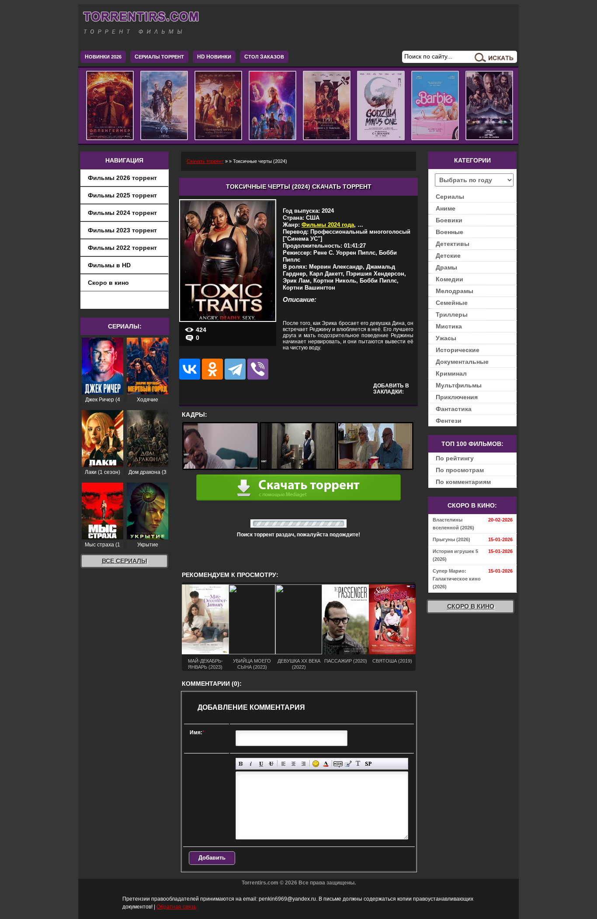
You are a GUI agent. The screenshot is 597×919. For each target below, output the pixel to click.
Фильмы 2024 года (328, 224)
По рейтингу (455, 458)
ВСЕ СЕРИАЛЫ (124, 560)
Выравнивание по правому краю (303, 763)
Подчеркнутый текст (261, 763)
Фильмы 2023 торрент (122, 230)
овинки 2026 (103, 57)
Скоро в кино (108, 282)
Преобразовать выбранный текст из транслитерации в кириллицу (358, 763)
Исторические (457, 349)
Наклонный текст (251, 763)
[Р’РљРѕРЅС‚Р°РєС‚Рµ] (189, 369)
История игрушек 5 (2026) (455, 555)
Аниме (445, 208)
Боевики (449, 220)
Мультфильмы (459, 385)
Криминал (451, 373)
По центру (293, 763)
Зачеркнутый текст (271, 763)
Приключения (457, 397)
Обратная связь (176, 907)
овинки (214, 57)
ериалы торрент (159, 57)
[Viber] (257, 369)
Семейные (452, 302)
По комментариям (463, 481)
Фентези (449, 420)
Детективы (452, 243)
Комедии (449, 279)
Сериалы (450, 196)
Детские (448, 255)
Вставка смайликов (316, 763)
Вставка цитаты (348, 763)
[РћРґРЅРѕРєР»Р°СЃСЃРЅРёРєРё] (212, 369)
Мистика (449, 326)
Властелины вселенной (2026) (453, 523)
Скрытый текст (338, 763)
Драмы (446, 267)
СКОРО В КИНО (470, 606)
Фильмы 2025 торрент (122, 195)
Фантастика (454, 408)
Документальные (462, 361)
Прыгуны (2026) (451, 539)
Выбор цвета (326, 763)
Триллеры (452, 314)
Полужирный (241, 763)
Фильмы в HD (109, 265)
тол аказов (264, 57)
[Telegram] (235, 369)
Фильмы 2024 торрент (122, 212)
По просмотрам (460, 469)
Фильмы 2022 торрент (122, 247)
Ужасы (446, 338)
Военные (449, 231)
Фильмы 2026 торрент (122, 177)
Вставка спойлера (368, 763)
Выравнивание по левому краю (283, 763)
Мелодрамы (454, 290)
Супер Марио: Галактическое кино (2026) (457, 578)
